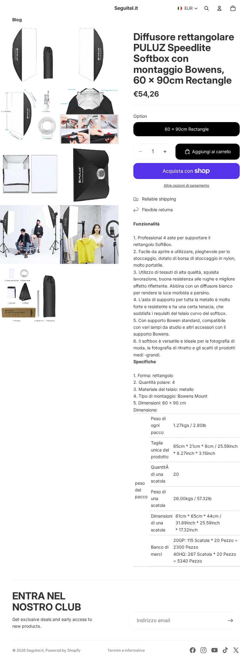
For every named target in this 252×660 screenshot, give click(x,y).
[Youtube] (214, 650)
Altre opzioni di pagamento (186, 185)
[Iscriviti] (230, 620)
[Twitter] (236, 650)
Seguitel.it (35, 650)
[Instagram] (203, 650)
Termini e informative (126, 650)
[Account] (219, 8)
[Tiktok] (225, 650)
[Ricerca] (206, 8)
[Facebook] (192, 650)
